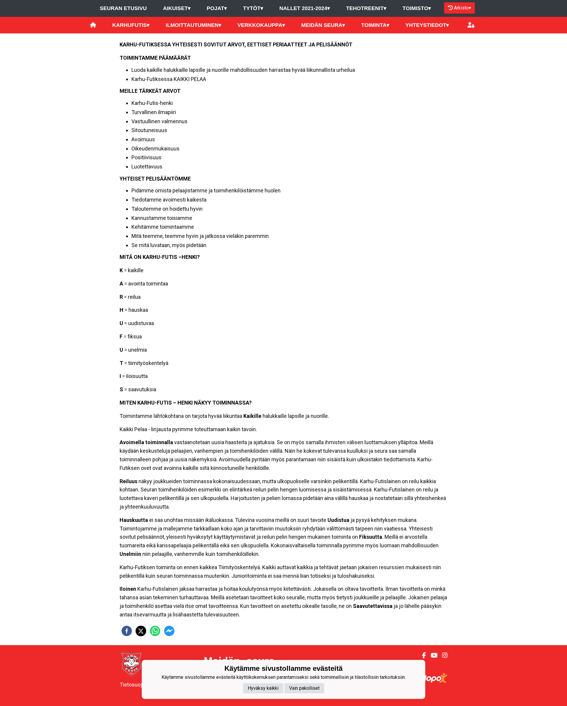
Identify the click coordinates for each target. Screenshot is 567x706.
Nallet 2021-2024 (304, 8)
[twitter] (141, 631)
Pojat (217, 8)
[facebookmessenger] (169, 631)
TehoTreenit (366, 8)
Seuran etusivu (123, 8)
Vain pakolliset (304, 688)
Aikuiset (176, 8)
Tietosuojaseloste (141, 684)
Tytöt (253, 8)
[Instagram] (442, 655)
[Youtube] (431, 655)
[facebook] (126, 631)
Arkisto (462, 8)
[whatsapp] (155, 631)
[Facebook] (421, 655)
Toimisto (417, 8)
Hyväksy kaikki (263, 688)
